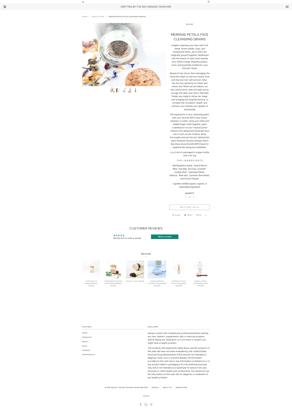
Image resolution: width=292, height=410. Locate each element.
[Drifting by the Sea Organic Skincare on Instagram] (146, 405)
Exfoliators (98, 16)
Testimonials (88, 354)
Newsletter (181, 387)
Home (84, 16)
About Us (167, 387)
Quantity (189, 193)
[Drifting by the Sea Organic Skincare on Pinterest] (151, 405)
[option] (124, 54)
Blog (84, 346)
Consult (86, 350)
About (85, 341)
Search (155, 387)
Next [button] (162, 54)
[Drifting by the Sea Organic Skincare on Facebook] (140, 405)
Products (87, 337)
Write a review (164, 237)
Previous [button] (86, 54)
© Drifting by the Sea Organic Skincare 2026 (126, 387)
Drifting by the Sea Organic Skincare (146, 6)
